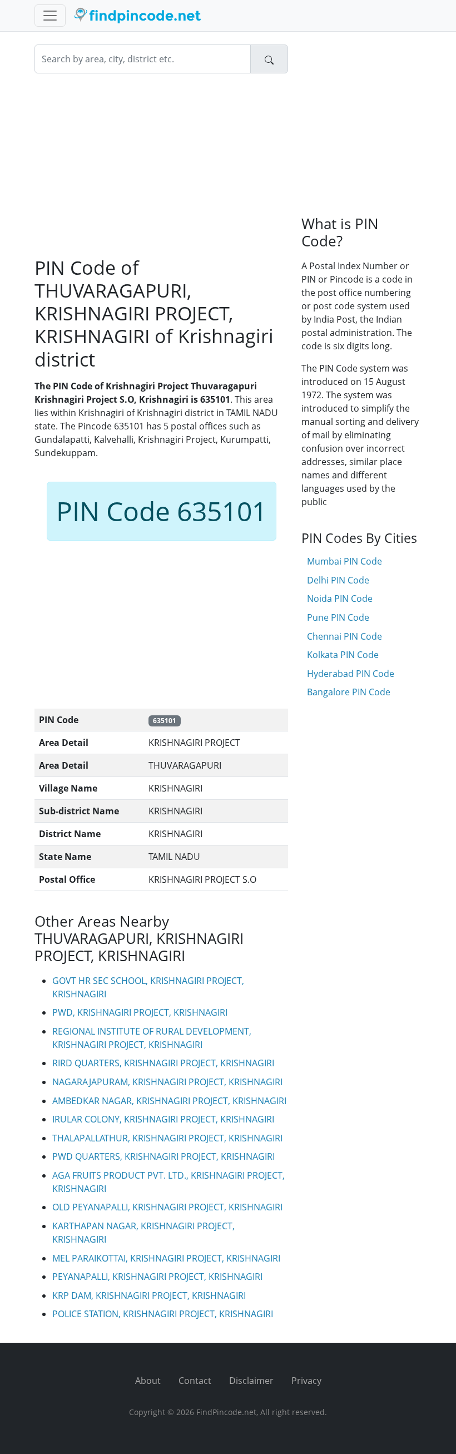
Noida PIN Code (340, 598)
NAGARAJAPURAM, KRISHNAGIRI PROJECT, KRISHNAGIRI (167, 1082)
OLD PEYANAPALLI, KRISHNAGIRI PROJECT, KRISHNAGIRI (167, 1207)
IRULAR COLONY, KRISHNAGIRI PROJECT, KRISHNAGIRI (163, 1119)
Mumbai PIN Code (344, 561)
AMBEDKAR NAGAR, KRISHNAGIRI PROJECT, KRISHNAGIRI (169, 1101)
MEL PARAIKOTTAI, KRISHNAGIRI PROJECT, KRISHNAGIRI (166, 1258)
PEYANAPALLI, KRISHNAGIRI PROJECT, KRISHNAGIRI (157, 1276)
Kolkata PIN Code (343, 655)
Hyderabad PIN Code (350, 673)
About (148, 1380)
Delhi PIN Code (338, 580)
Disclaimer (251, 1380)
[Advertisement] (161, 165)
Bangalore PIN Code (348, 692)
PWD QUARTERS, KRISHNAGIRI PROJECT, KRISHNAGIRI (163, 1156)
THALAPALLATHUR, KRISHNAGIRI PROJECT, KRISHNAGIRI (167, 1138)
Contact (195, 1380)
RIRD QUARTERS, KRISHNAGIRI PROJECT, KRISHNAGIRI (163, 1063)
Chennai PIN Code (344, 636)
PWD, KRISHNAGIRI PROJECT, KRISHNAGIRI (139, 1012)
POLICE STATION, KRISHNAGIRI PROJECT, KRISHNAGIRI (162, 1314)
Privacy (306, 1380)
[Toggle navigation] (50, 15)
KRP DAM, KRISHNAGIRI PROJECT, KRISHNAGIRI (149, 1295)
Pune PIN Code (338, 617)
